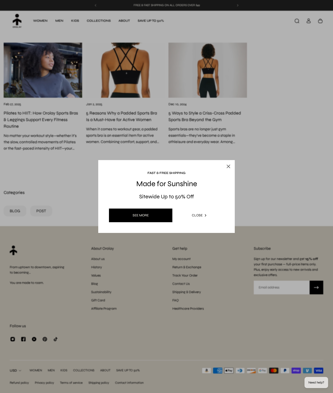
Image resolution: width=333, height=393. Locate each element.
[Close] (228, 166)
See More (141, 215)
